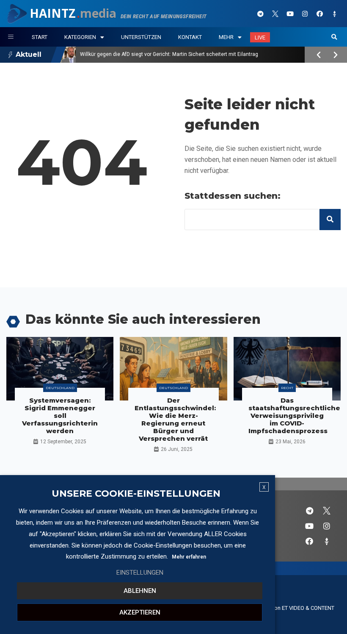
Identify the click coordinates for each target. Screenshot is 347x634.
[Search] (330, 219)
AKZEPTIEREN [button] (139, 612)
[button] (334, 37)
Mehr (226, 37)
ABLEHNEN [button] (140, 591)
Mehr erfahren (189, 557)
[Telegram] (260, 13)
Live (260, 37)
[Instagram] (304, 13)
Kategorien (80, 37)
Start (39, 37)
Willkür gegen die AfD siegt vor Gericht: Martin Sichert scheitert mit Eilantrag (169, 54)
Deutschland (60, 388)
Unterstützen (141, 37)
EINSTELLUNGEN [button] (139, 572)
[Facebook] (319, 13)
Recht (287, 388)
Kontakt (190, 37)
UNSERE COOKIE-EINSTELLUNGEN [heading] (136, 494)
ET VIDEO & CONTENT (308, 608)
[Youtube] (290, 13)
